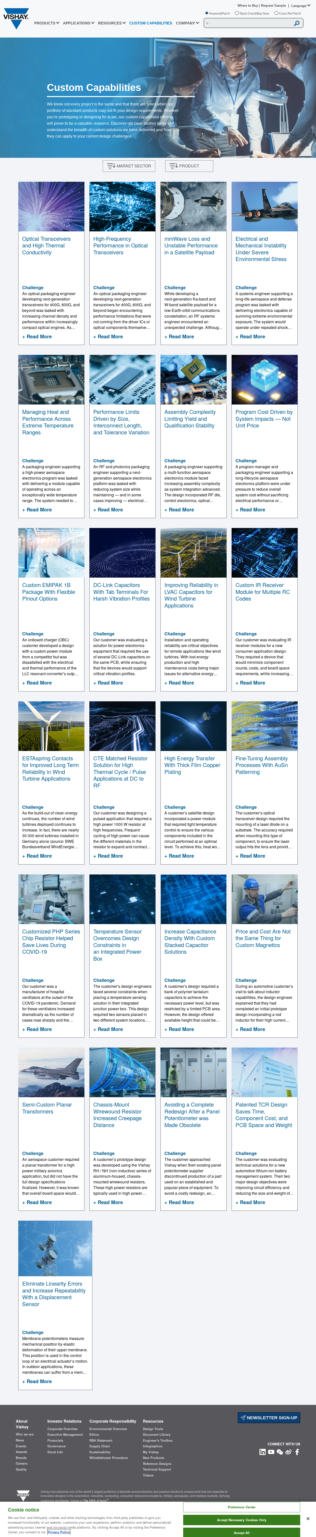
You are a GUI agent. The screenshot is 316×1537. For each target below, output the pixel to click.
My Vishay (151, 1452)
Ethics (94, 1434)
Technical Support (157, 1469)
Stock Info (55, 1452)
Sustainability (99, 1452)
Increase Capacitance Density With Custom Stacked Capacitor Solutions (190, 941)
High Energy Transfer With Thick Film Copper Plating (192, 764)
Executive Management (65, 1434)
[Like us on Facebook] (297, 1451)
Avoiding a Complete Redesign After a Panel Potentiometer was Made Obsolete (192, 1114)
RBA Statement (100, 1440)
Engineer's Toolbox (158, 1440)
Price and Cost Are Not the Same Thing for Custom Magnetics (263, 938)
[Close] (308, 1518)
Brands (21, 1458)
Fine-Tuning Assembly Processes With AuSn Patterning (262, 764)
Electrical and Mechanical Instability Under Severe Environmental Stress (261, 249)
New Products (153, 1458)
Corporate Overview (62, 1429)
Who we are (25, 1434)
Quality (21, 1469)
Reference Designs (157, 1463)
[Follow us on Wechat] (280, 1451)
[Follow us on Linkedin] (262, 1451)
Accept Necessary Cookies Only (241, 1519)
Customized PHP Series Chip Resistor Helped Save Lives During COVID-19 (51, 941)
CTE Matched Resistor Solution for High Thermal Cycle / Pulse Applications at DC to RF (120, 771)
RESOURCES (110, 23)
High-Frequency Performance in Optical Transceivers (120, 245)
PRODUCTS (44, 23)
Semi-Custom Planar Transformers (47, 1107)
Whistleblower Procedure (108, 1458)
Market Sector (134, 166)
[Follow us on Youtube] (271, 1451)
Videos (148, 1475)
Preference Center (242, 1507)
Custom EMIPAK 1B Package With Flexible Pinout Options (48, 591)
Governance (56, 1446)
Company (185, 23)
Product (189, 166)
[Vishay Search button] (297, 23)
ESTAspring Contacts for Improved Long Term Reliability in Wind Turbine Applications (50, 768)
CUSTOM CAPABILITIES (150, 23)
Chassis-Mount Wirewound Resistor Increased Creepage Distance (117, 1114)
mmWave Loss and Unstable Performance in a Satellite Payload (191, 245)
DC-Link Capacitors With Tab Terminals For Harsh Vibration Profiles (121, 591)
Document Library (156, 1434)
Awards (21, 1452)
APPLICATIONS (76, 23)
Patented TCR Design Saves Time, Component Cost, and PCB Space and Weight (264, 1114)
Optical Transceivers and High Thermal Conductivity (46, 245)
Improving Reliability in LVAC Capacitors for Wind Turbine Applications (191, 595)
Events (21, 1446)
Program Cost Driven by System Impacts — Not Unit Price (264, 418)
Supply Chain (99, 1446)
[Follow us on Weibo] (288, 1451)
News (20, 1440)
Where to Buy (248, 5)
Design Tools (153, 1429)
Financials (55, 1440)
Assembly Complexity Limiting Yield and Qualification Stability (190, 418)
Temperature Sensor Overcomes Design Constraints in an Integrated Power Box (117, 944)
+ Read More (37, 336)
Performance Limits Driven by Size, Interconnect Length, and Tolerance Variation (121, 422)
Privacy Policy (59, 1532)
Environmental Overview (108, 1429)
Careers (21, 1463)
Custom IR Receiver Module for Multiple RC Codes (263, 591)
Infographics (152, 1446)
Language (298, 6)
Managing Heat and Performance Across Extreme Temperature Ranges (48, 422)
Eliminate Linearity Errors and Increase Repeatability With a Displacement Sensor (54, 1293)
